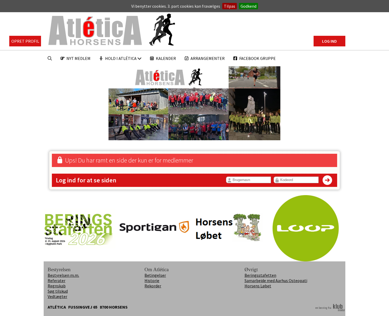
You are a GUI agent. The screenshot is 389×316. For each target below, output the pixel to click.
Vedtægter (57, 296)
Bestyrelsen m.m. (63, 275)
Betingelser (155, 275)
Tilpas (229, 6)
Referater (56, 280)
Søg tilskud (58, 291)
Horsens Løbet (258, 285)
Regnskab (57, 285)
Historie (151, 280)
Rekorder (152, 285)
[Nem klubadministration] (330, 310)
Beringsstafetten (260, 275)
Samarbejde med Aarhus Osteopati (276, 280)
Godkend (248, 6)
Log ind (329, 41)
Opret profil (25, 41)
